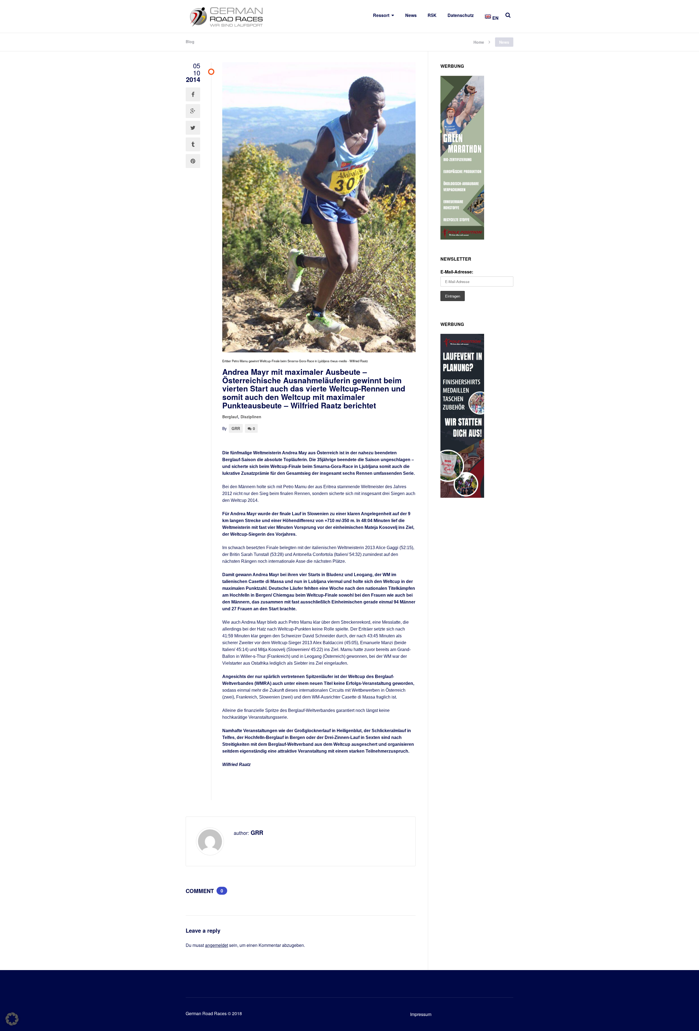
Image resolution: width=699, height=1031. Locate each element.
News (411, 15)
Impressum (420, 1014)
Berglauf (230, 416)
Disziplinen (251, 416)
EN (495, 18)
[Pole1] (462, 496)
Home (478, 41)
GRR (236, 428)
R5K (432, 15)
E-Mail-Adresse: (456, 272)
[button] (12, 1019)
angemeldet (216, 945)
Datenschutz (461, 15)
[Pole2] (462, 238)
